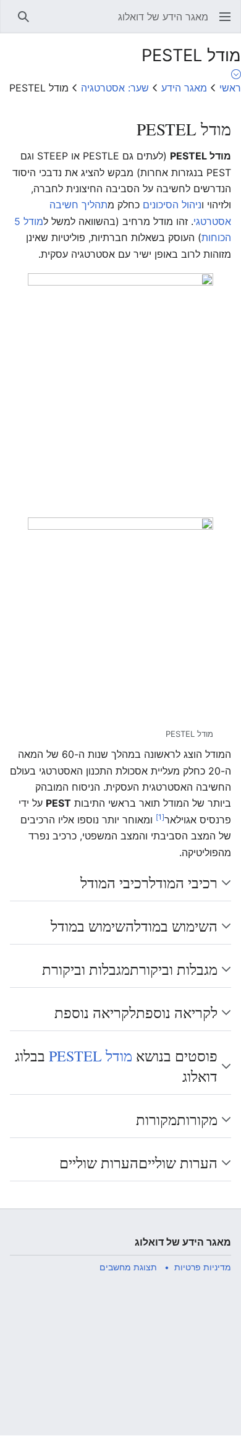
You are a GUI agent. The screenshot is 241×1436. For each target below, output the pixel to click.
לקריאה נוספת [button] (136, 1012)
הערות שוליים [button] (138, 1163)
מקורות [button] (177, 1119)
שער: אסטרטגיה (115, 88)
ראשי (230, 88)
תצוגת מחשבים (128, 1267)
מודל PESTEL (90, 1056)
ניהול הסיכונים (172, 204)
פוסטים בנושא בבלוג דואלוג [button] (116, 1066)
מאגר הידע (184, 88)
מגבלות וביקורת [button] (130, 969)
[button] (225, 16)
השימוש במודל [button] (134, 926)
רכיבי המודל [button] (149, 883)
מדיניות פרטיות (202, 1267)
